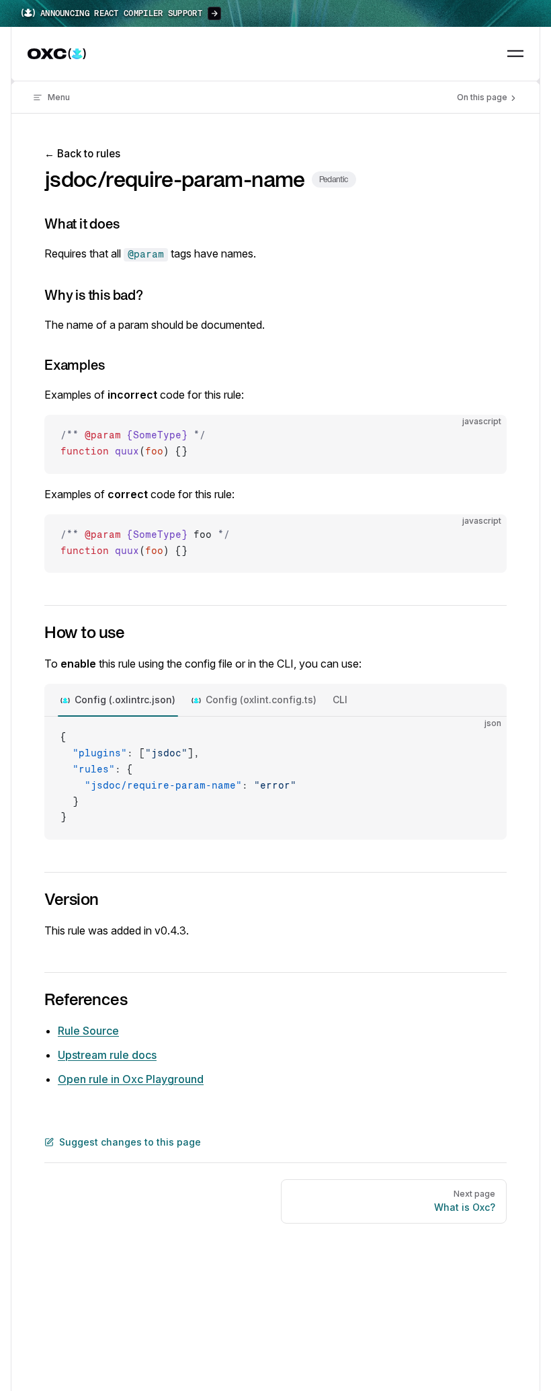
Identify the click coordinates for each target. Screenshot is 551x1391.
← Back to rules (82, 153)
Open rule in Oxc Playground (131, 1079)
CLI (340, 699)
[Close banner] (533, 13)
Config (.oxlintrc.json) (125, 699)
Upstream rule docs (107, 1055)
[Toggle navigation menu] (515, 53)
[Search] (484, 54)
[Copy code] (485, 436)
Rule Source (88, 1030)
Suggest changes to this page (130, 1142)
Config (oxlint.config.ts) (261, 699)
